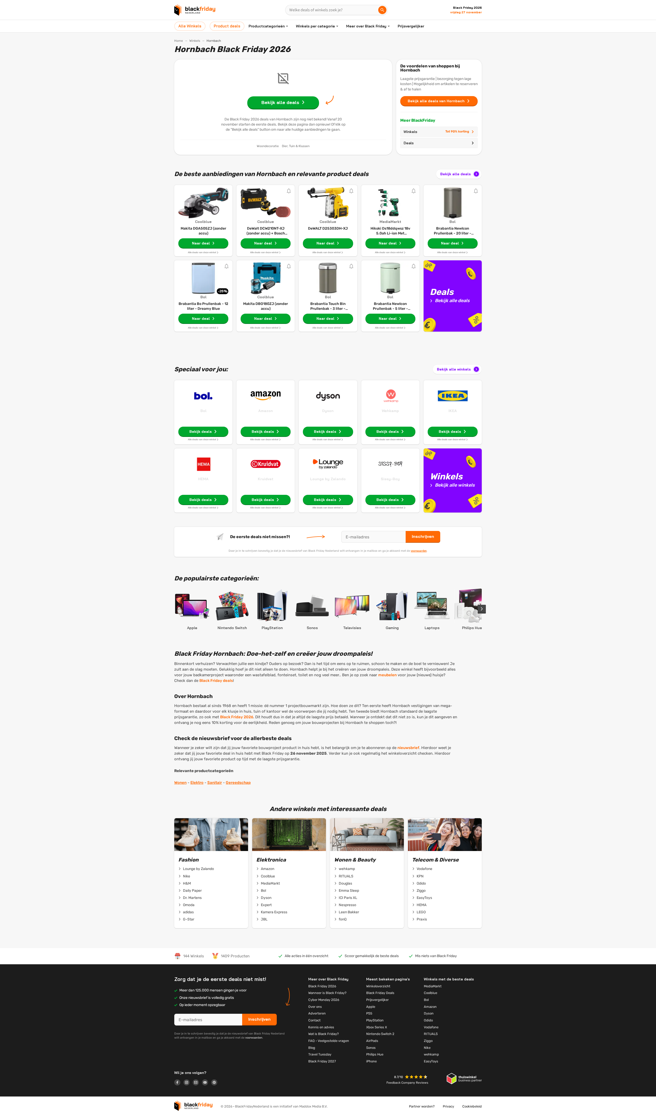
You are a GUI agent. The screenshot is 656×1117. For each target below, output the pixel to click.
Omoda (188, 905)
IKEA (452, 410)
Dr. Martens (192, 898)
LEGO (421, 912)
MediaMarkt (270, 883)
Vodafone (424, 869)
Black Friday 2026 (236, 717)
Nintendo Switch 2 (380, 1034)
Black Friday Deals (380, 993)
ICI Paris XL (348, 898)
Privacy (448, 1106)
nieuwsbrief (408, 747)
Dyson (328, 410)
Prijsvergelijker (411, 26)
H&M (187, 883)
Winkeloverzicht (378, 986)
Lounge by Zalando (328, 479)
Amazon (265, 410)
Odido (421, 883)
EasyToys (424, 898)
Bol (203, 410)
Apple (370, 1007)
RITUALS (346, 876)
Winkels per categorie (315, 26)
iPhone (371, 1061)
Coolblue (268, 876)
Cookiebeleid (472, 1106)
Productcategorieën (267, 26)
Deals (409, 143)
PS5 (369, 1013)
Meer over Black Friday (366, 26)
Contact (314, 1020)
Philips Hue (374, 1054)
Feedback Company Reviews (407, 1082)
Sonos (371, 1048)
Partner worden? (422, 1106)
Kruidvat (265, 479)
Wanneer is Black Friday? (327, 993)
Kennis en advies (321, 1027)
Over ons (315, 1007)
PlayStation (375, 1020)
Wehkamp (390, 410)
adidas (188, 912)
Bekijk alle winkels (454, 369)
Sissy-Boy (390, 479)
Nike (186, 876)
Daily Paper (192, 890)
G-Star (188, 919)
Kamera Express (274, 912)
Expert (266, 905)
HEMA (203, 479)
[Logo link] (178, 1083)
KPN (420, 876)
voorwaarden (419, 550)
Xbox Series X (376, 1027)
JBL (264, 919)
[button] (416, 1077)
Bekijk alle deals (455, 174)
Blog (311, 1048)
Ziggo (421, 890)
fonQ (342, 919)
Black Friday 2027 (322, 1061)
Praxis (422, 919)
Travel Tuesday (319, 1054)
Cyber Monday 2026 (323, 1000)
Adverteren (317, 1013)
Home (178, 41)
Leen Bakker (349, 912)
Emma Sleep (349, 890)
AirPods (372, 1041)
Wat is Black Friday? (323, 1034)
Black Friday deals (216, 680)
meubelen (387, 675)
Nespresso (347, 905)
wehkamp (347, 869)
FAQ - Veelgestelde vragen (328, 1041)
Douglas (345, 883)
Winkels (194, 41)
